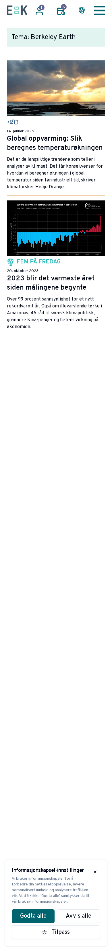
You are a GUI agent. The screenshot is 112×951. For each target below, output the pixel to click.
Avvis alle (78, 916)
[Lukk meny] (99, 10)
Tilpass (60, 932)
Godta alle (33, 916)
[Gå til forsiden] (17, 10)
